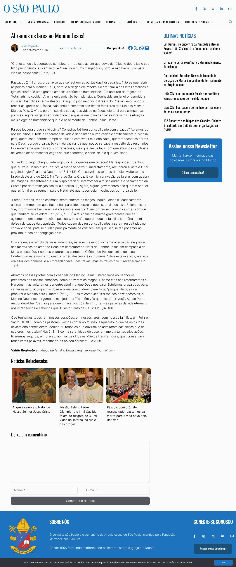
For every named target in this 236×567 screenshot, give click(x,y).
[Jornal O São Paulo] (31, 11)
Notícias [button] (132, 22)
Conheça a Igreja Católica (163, 22)
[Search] (230, 21)
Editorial (59, 22)
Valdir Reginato (30, 46)
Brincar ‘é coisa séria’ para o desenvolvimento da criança (192, 64)
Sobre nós (59, 521)
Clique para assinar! (193, 172)
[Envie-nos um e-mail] (229, 9)
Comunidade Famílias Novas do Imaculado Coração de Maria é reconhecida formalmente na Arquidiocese (193, 80)
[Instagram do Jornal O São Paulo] (204, 9)
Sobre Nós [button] (11, 22)
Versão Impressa (38, 22)
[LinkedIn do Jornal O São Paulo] (221, 9)
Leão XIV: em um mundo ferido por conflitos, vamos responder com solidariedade (192, 95)
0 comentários (72, 48)
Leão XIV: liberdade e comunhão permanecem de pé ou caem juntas (192, 109)
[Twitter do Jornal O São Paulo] (213, 9)
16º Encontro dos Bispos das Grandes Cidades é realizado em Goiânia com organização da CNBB (192, 125)
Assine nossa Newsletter (213, 548)
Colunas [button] (111, 22)
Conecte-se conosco (213, 521)
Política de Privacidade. (180, 562)
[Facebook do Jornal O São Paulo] (196, 9)
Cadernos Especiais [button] (197, 22)
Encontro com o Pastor (85, 22)
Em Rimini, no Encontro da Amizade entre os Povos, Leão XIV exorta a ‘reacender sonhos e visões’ (192, 48)
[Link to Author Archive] (14, 48)
